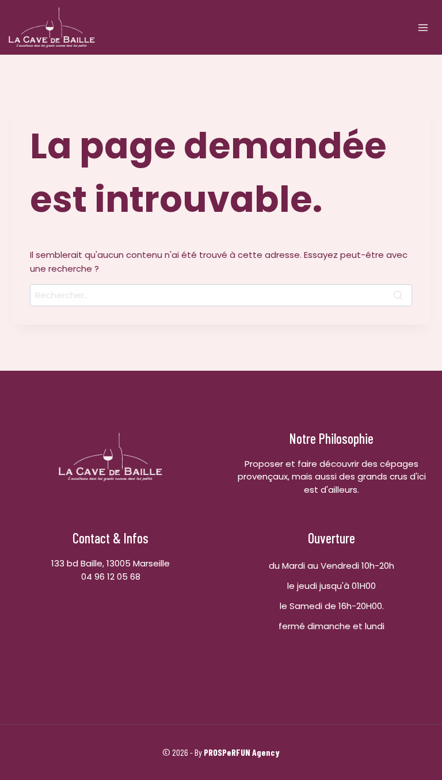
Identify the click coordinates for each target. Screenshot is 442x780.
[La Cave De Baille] (52, 27)
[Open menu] (422, 27)
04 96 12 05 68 (110, 576)
